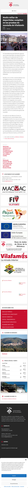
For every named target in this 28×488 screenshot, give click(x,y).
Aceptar (14, 475)
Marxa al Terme (11, 138)
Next (4, 158)
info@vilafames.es (9, 181)
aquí (16, 448)
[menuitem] (14, 312)
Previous (5, 145)
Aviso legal (22, 486)
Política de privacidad (15, 486)
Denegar (14, 479)
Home (4, 28)
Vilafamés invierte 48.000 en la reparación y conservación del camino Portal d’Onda (7, 164)
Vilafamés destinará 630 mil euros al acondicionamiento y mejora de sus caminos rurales (8, 151)
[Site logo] (14, 6)
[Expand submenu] (25, 312)
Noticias (8, 28)
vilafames (17, 137)
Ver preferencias (14, 483)
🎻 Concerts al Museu (6, 280)
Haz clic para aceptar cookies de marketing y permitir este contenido (14, 387)
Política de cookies (7, 486)
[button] (26, 459)
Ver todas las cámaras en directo (9, 398)
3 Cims (5, 138)
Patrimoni (4, 354)
